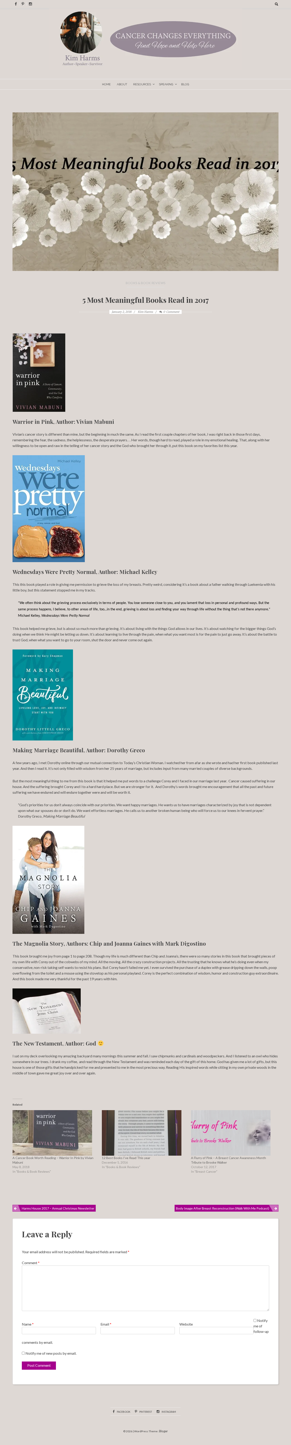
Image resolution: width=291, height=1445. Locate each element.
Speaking (166, 84)
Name (28, 1324)
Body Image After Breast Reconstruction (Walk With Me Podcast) (222, 1208)
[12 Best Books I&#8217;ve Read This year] (144, 1133)
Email (105, 1324)
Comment (31, 1263)
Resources (142, 84)
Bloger (163, 1431)
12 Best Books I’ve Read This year (126, 1158)
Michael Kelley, (54, 616)
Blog (185, 84)
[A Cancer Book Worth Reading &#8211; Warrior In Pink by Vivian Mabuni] (55, 1133)
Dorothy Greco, (51, 816)
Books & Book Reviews (146, 283)
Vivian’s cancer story (28, 434)
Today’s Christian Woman (143, 762)
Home (106, 84)
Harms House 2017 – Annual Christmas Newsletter (58, 1208)
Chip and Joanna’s (164, 956)
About (122, 84)
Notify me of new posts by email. (50, 1353)
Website (186, 1324)
